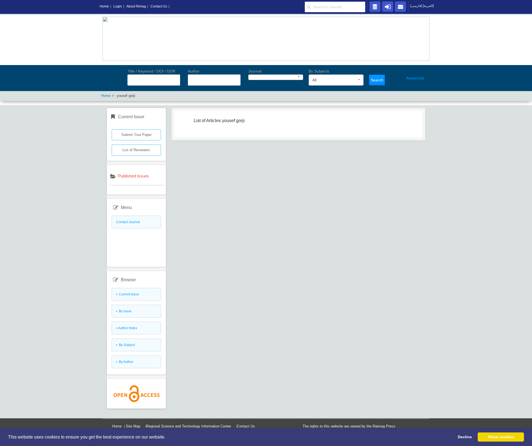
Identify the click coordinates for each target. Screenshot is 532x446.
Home (117, 426)
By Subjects (319, 71)
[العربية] (428, 6)
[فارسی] (416, 6)
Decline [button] (465, 437)
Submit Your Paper (136, 135)
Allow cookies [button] (501, 437)
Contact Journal (128, 222)
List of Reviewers (136, 150)
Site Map (133, 426)
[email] (400, 6)
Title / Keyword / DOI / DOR (151, 71)
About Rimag (136, 6)
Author (194, 71)
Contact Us (246, 426)
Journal (254, 71)
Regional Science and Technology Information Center (188, 426)
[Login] (387, 6)
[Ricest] (374, 6)
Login (117, 6)
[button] (167, 437)
